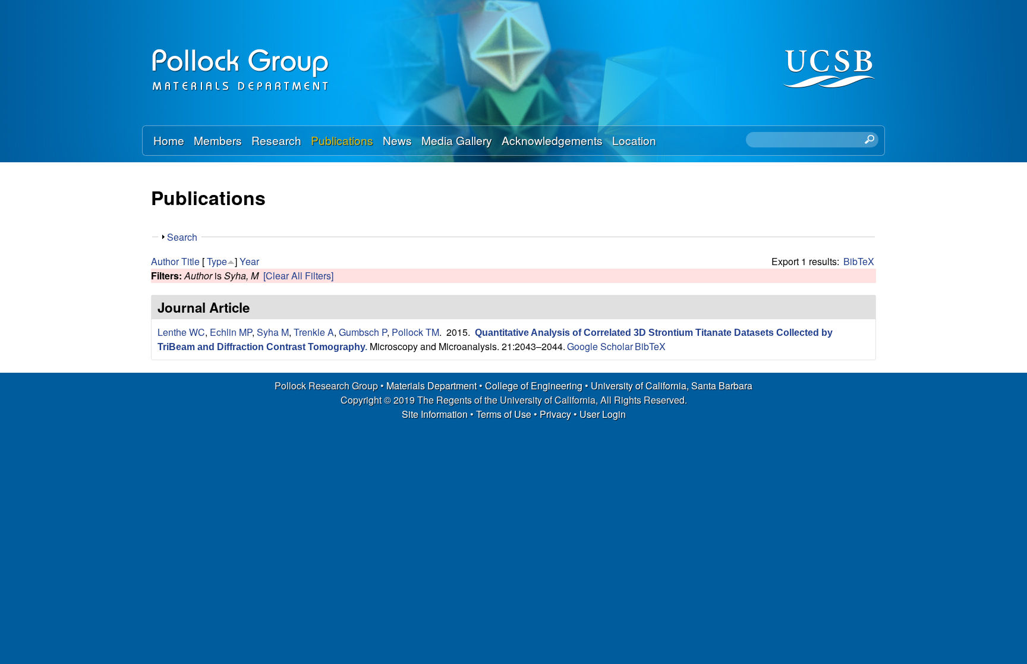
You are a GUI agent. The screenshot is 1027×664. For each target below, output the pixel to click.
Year (249, 261)
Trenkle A (314, 332)
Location (634, 140)
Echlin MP (231, 332)
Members (218, 140)
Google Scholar (600, 346)
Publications (342, 140)
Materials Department (431, 385)
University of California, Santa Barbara (671, 385)
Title (190, 261)
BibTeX (858, 261)
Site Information (435, 414)
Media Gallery (456, 140)
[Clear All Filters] (298, 275)
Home (168, 140)
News (397, 140)
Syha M (273, 332)
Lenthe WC (181, 332)
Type (217, 261)
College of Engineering (533, 385)
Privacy (555, 414)
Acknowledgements (552, 140)
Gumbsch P (363, 332)
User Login (602, 414)
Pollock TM (415, 332)
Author (165, 261)
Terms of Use (503, 414)
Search (182, 237)
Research (276, 140)
